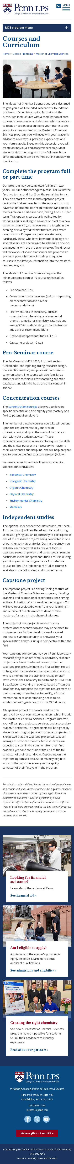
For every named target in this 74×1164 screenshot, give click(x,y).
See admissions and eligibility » (33, 970)
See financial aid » (23, 895)
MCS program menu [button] (19, 27)
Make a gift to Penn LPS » (37, 1133)
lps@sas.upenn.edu (37, 1110)
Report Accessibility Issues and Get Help (37, 1158)
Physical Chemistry (21, 494)
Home (6, 53)
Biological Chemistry (22, 475)
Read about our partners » (29, 1049)
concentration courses (22, 407)
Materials (15, 507)
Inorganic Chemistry (22, 481)
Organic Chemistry (21, 488)
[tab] (37, 28)
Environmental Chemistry (25, 501)
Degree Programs (23, 53)
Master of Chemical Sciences (52, 53)
